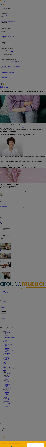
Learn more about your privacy (6, 446)
